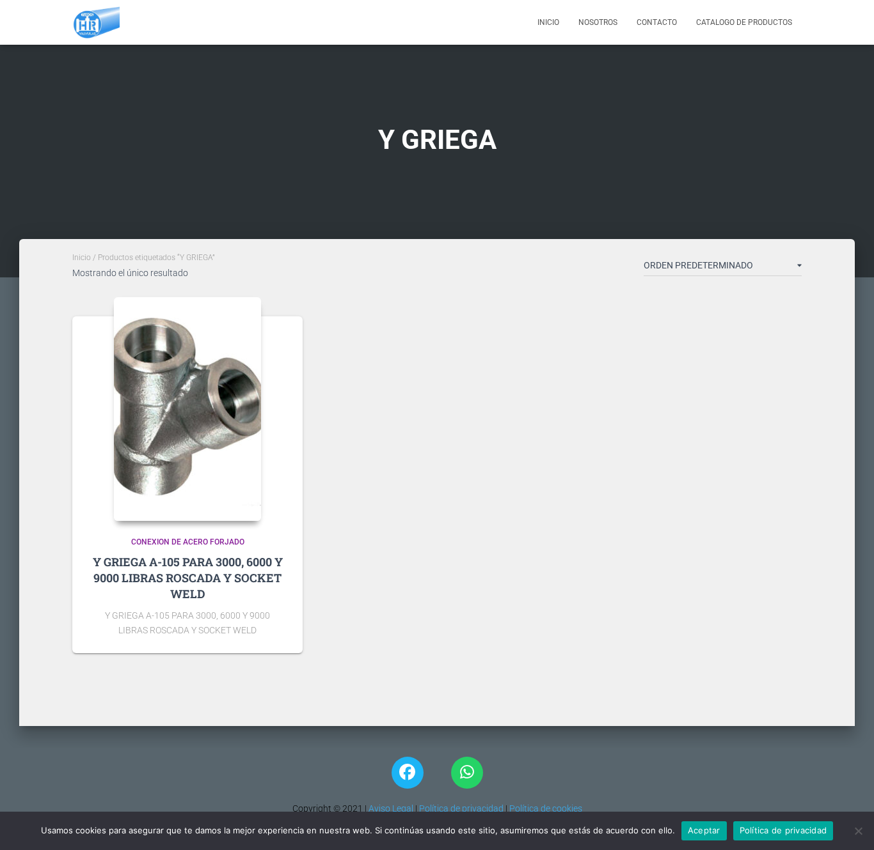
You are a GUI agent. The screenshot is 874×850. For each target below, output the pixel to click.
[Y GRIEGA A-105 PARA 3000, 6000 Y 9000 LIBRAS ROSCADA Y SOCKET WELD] (187, 409)
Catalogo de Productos (744, 22)
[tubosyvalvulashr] (96, 22)
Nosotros (597, 22)
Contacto (657, 22)
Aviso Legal (390, 808)
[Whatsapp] (467, 773)
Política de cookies (545, 808)
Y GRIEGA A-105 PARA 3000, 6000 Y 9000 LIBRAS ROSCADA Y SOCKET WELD (188, 577)
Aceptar (704, 830)
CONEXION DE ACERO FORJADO (187, 541)
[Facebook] (408, 773)
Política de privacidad (461, 808)
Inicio (548, 22)
